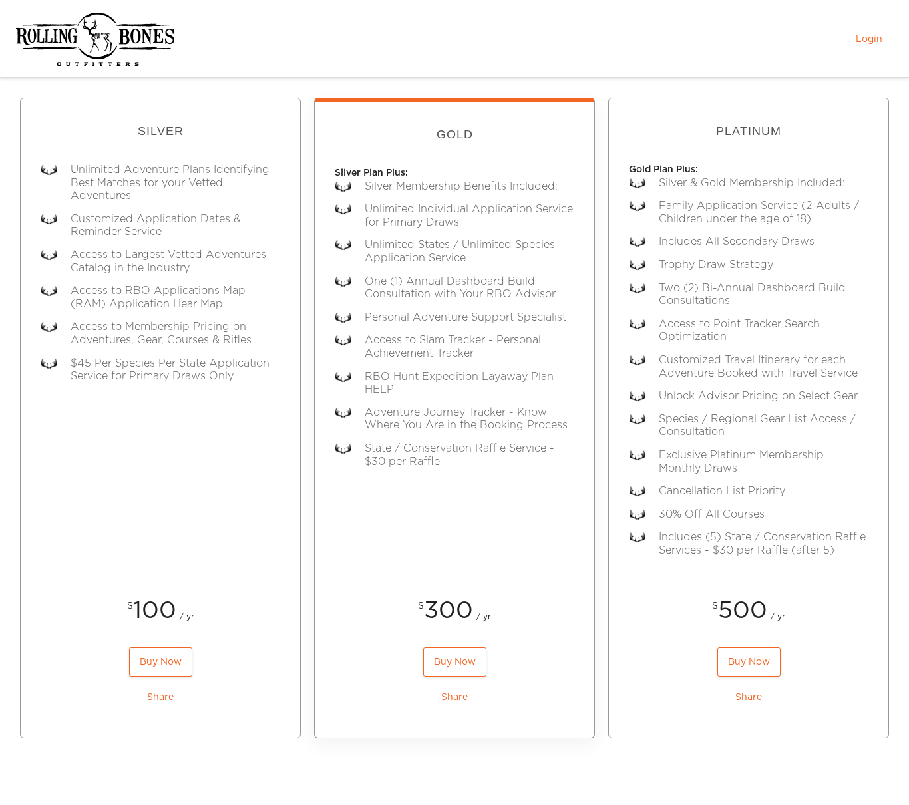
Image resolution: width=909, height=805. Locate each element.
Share (160, 697)
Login (869, 39)
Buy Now (161, 662)
